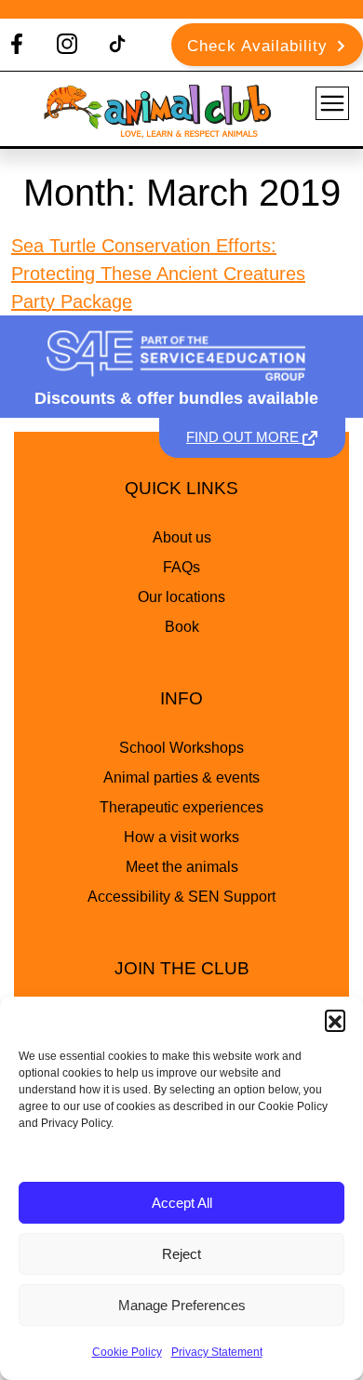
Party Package (71, 301)
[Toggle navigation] (332, 103)
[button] (335, 1020)
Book (182, 627)
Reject (181, 1254)
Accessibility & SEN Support (181, 896)
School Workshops (181, 748)
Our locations (181, 597)
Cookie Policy (127, 1352)
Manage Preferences (182, 1305)
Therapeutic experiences (181, 807)
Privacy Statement (216, 1352)
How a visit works (181, 837)
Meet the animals (182, 867)
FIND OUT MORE (244, 437)
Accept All (182, 1203)
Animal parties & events (181, 777)
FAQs (181, 567)
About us (182, 537)
